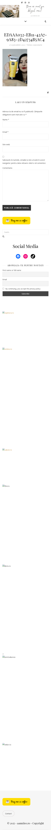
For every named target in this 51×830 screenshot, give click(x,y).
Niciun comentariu (34, 45)
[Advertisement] (25, 417)
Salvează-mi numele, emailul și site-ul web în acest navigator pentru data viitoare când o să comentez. (24, 161)
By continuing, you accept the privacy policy (22, 289)
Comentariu (7, 168)
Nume (5, 119)
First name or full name (11, 270)
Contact (8, 813)
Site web (6, 144)
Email (5, 132)
